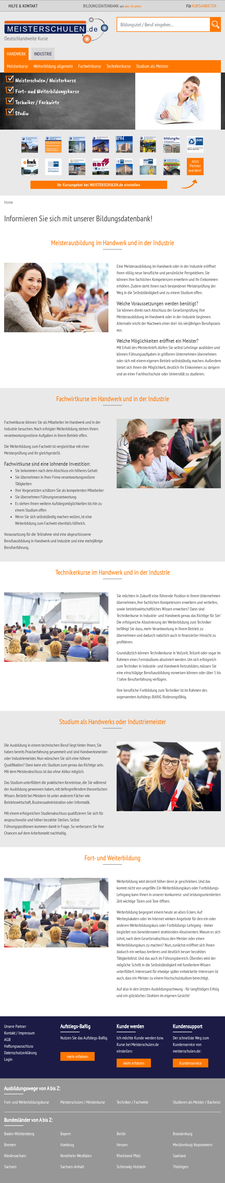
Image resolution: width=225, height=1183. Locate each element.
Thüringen (180, 1166)
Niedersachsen (15, 1155)
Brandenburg (182, 1133)
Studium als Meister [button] (152, 66)
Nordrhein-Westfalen (76, 1155)
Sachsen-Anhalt (72, 1166)
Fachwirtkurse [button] (89, 66)
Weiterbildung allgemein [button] (53, 66)
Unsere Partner (15, 1026)
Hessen (122, 1144)
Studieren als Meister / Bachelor (197, 1102)
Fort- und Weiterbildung (112, 857)
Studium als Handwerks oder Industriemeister (112, 721)
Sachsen (10, 1166)
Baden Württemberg (19, 1133)
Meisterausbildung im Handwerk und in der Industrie (112, 242)
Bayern (65, 1133)
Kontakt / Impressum (19, 1033)
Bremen (10, 1144)
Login (8, 1059)
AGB (7, 1039)
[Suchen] (215, 24)
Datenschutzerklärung (20, 1052)
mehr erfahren (77, 1056)
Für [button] (201, 6)
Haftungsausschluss (18, 1046)
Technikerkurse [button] (118, 66)
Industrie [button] (43, 54)
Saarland (179, 1155)
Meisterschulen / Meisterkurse (45, 80)
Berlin (121, 1133)
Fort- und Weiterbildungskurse (47, 91)
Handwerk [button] (16, 54)
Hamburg (67, 1144)
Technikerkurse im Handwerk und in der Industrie (112, 572)
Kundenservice (190, 1063)
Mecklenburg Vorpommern (192, 1144)
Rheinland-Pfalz (129, 1155)
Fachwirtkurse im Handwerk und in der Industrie (112, 398)
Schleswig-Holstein (131, 1166)
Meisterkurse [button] (17, 66)
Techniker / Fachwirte (37, 102)
